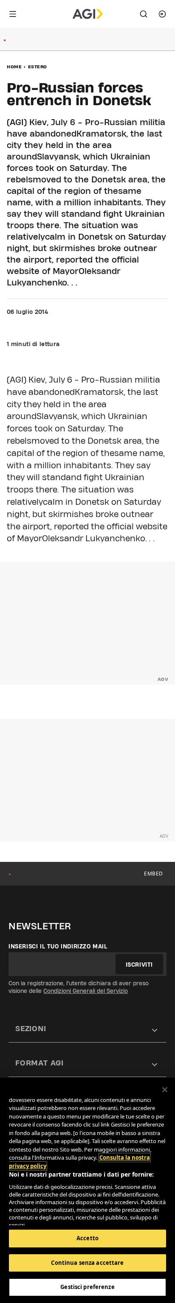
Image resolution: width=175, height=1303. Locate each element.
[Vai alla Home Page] (87, 14)
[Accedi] (162, 14)
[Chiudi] (164, 1089)
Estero (37, 67)
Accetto (87, 1238)
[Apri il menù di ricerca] (143, 14)
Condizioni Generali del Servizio (85, 990)
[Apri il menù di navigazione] (12, 14)
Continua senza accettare (87, 1263)
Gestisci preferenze (87, 1287)
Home (14, 67)
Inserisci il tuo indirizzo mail (57, 946)
